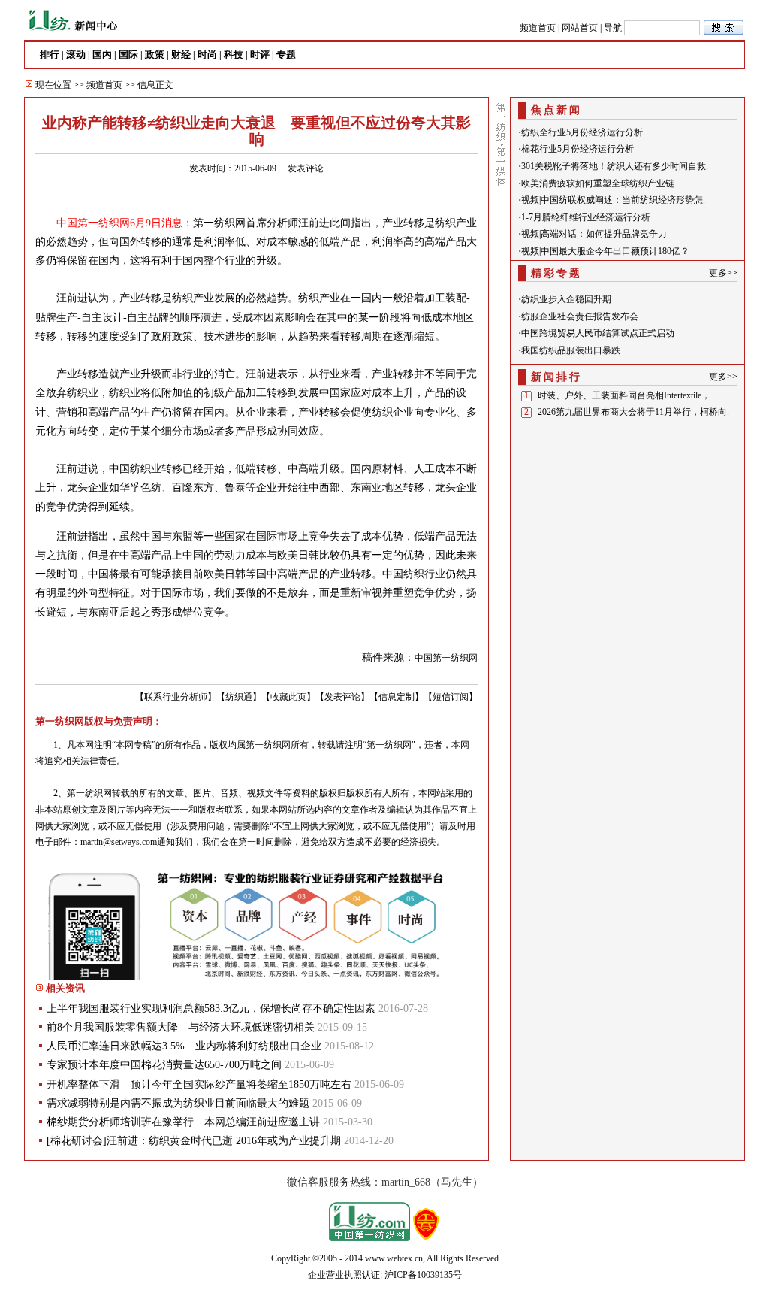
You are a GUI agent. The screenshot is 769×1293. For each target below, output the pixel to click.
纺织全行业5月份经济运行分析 (582, 132)
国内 (102, 54)
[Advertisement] (627, 524)
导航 (613, 28)
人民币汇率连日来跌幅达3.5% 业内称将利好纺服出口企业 (184, 1046)
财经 (181, 54)
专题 (286, 54)
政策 (154, 54)
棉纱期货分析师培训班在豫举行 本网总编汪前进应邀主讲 (183, 1122)
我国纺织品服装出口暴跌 (570, 350)
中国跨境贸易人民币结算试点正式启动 (597, 333)
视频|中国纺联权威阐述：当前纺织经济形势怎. (613, 200)
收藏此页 (288, 697)
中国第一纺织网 (446, 658)
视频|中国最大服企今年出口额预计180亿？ (605, 251)
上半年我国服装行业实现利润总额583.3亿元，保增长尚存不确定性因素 (211, 1008)
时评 (260, 54)
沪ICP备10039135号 (423, 1275)
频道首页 (538, 28)
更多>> (723, 273)
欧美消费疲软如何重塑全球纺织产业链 (597, 183)
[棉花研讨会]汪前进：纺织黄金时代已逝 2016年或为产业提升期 (194, 1140)
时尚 (207, 54)
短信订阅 (451, 697)
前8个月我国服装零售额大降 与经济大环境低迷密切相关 (181, 1027)
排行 (49, 54)
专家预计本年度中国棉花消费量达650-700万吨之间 (164, 1064)
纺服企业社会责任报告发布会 (579, 316)
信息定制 (396, 697)
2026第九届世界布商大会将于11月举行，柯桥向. (633, 412)
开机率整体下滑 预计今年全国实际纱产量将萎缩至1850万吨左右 (199, 1084)
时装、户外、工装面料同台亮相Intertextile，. (625, 395)
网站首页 (580, 28)
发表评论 (306, 168)
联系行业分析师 (175, 697)
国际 (128, 54)
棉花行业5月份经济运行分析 (577, 149)
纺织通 (238, 697)
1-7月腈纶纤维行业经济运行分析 (585, 217)
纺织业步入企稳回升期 (566, 299)
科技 (233, 54)
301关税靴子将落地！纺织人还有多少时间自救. (614, 166)
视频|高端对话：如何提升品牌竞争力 (594, 234)
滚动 (76, 54)
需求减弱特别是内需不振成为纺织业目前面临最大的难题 (178, 1103)
